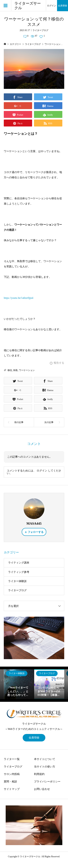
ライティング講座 (18, 562)
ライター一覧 (12, 759)
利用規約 (39, 774)
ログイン (51, 5)
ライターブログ (40, 30)
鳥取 (15, 370)
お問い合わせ (42, 789)
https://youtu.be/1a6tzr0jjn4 (18, 298)
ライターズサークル (27, 5)
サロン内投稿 (12, 774)
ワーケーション (27, 370)
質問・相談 (10, 781)
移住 (10, 370)
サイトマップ (12, 789)
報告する (59, 362)
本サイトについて (44, 759)
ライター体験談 (17, 581)
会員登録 (62, 5)
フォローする (36, 532)
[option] (19, 684)
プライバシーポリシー (47, 781)
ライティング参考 (18, 572)
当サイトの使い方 (44, 766)
